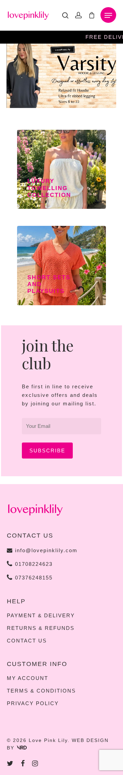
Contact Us (27, 641)
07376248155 (33, 577)
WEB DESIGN (90, 740)
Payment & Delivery (41, 615)
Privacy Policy (33, 703)
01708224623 (33, 564)
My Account (27, 678)
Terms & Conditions (41, 691)
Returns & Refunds (40, 628)
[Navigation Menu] (108, 15)
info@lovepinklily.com (46, 550)
